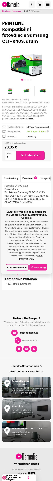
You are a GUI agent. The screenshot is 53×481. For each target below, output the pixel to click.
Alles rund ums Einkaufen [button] (25, 371)
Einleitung (6, 11)
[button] (22, 80)
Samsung (17, 11)
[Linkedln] (26, 349)
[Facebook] (19, 349)
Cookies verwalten (17, 267)
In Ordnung (40, 267)
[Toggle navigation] (32, 4)
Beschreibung (11, 178)
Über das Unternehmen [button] (25, 366)
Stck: (9, 153)
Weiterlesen (27, 119)
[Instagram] (34, 349)
